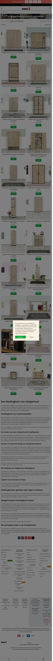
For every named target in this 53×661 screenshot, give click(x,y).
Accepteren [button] (20, 337)
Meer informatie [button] (23, 333)
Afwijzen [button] (32, 337)
